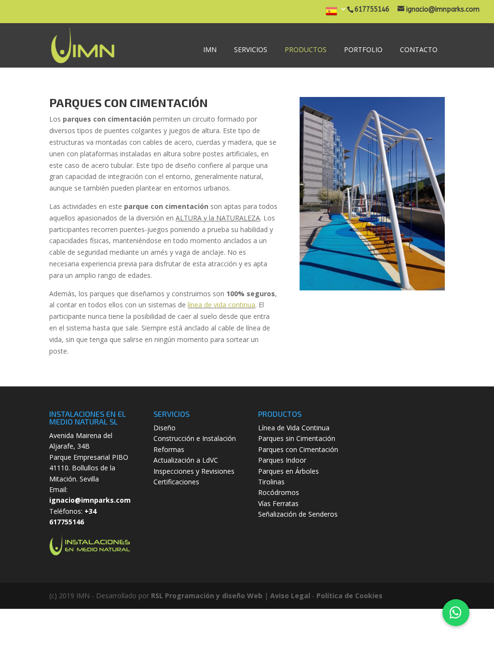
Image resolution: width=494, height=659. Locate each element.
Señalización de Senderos (298, 514)
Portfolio (363, 49)
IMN (210, 49)
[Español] (336, 14)
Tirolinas (271, 481)
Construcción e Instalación (194, 438)
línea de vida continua (221, 304)
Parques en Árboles (288, 471)
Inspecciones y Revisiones (193, 471)
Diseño (164, 427)
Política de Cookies (349, 595)
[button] (455, 612)
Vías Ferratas (278, 503)
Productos (306, 49)
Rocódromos (278, 492)
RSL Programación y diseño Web (206, 595)
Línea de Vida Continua (293, 427)
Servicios (250, 49)
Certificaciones (176, 481)
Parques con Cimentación (298, 449)
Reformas (168, 449)
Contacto (419, 49)
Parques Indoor (282, 460)
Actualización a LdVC (185, 460)
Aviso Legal (290, 595)
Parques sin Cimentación (296, 438)
